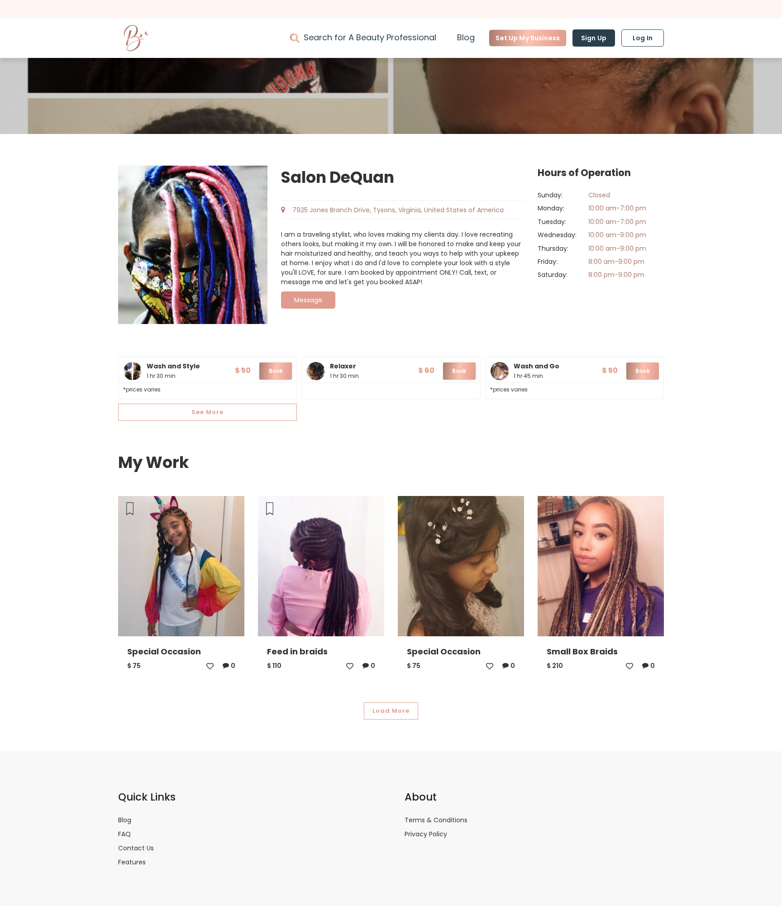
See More (207, 412)
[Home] (136, 38)
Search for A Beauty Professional (370, 37)
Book (276, 371)
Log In (643, 38)
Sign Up (593, 38)
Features (132, 862)
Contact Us (136, 848)
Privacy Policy (426, 834)
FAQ (124, 834)
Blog (466, 37)
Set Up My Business (528, 38)
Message (308, 300)
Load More (391, 710)
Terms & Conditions (436, 820)
